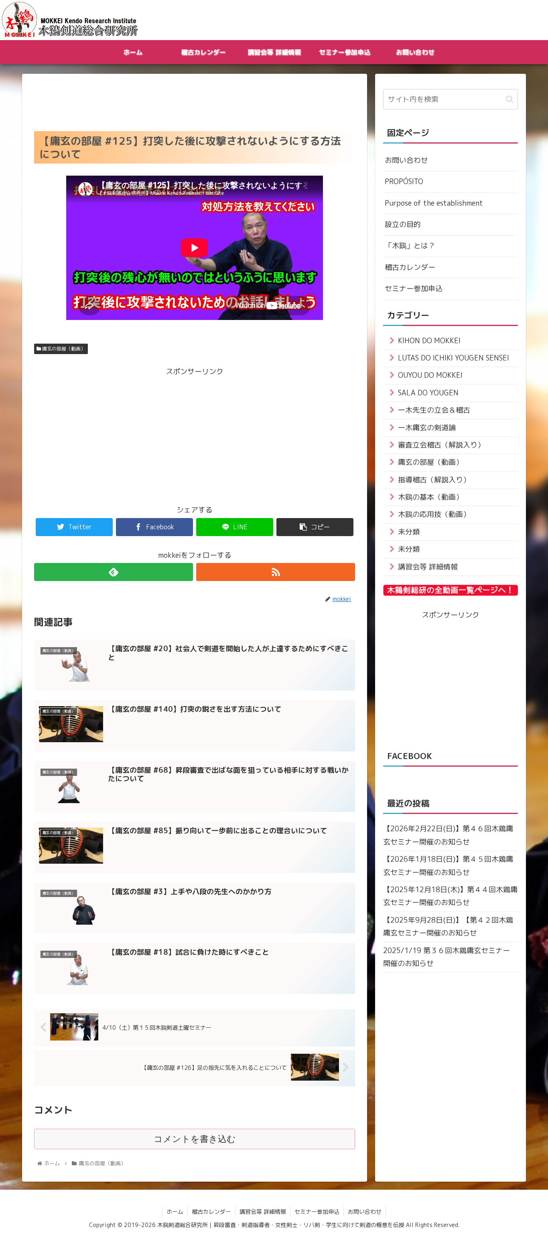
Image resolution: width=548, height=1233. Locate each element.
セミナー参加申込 (413, 288)
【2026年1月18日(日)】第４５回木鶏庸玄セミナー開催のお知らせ (448, 865)
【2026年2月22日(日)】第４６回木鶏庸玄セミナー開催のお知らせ (448, 835)
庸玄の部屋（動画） (63, 348)
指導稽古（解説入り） (434, 480)
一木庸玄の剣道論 (427, 428)
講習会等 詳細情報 (428, 567)
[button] (510, 99)
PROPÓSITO (404, 181)
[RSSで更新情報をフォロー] (275, 572)
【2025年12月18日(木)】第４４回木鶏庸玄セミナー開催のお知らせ (450, 896)
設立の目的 (403, 224)
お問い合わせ (406, 160)
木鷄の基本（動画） (430, 497)
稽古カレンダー (410, 267)
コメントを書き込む (195, 1139)
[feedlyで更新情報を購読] (113, 572)
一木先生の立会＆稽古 (434, 410)
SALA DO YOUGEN (428, 393)
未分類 (409, 532)
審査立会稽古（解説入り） (441, 445)
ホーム (174, 1211)
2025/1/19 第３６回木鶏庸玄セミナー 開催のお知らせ (446, 957)
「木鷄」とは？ (410, 246)
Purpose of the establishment (434, 203)
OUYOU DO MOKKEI (430, 375)
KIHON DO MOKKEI (429, 341)
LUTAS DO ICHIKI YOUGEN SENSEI (453, 358)
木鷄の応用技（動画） (434, 514)
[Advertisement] (194, 100)
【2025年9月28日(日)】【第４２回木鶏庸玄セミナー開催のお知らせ (448, 926)
